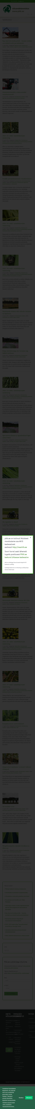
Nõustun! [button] (29, 1097)
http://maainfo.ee (19, 547)
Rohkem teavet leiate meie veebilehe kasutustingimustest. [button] (9, 1104)
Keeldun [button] (21, 1097)
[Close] (30, 537)
